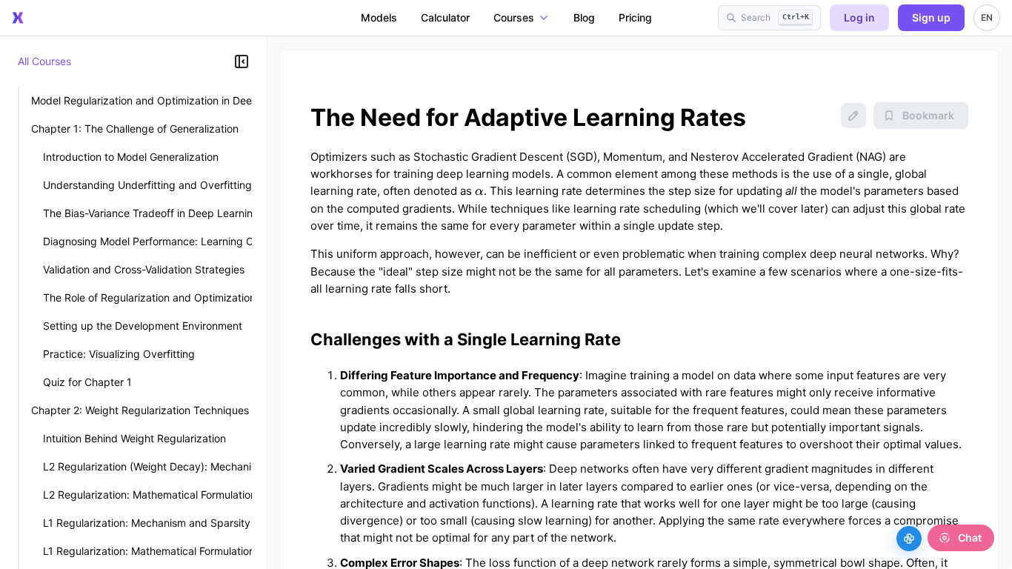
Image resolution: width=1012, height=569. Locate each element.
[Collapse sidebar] (241, 61)
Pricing (635, 17)
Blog (584, 17)
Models (379, 17)
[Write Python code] (909, 538)
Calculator (445, 17)
